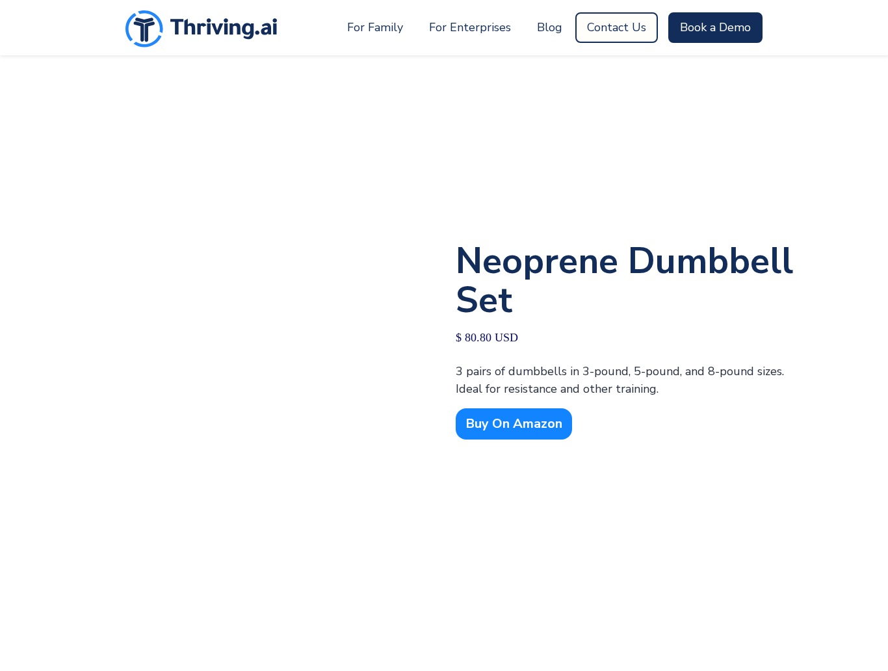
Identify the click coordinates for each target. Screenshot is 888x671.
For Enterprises (470, 27)
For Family (375, 27)
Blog (549, 27)
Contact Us (616, 27)
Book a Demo (715, 27)
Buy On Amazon (513, 423)
